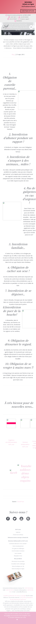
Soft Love (18, 529)
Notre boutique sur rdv (18, 566)
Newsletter (19, 20)
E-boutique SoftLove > (28, 11)
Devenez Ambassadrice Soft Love (25, 444)
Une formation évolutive (18, 551)
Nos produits (18, 558)
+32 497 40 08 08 (24, 17)
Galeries (18, 532)
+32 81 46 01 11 (14, 17)
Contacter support (24, 19)
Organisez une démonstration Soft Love (11, 442)
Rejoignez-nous (18, 556)
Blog (13, 54)
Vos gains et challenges (18, 548)
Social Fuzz (20, 501)
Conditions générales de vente (11, 595)
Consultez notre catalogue (18, 564)
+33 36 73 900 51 (13, 19)
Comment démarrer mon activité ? (18, 543)
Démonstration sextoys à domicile (18, 537)
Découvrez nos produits (18, 561)
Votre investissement (18, 546)
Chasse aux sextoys (18, 534)
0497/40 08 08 (28, 588)
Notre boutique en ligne (18, 568)
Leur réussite (18, 553)
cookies (8, 615)
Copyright (23, 595)
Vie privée (23, 597)
